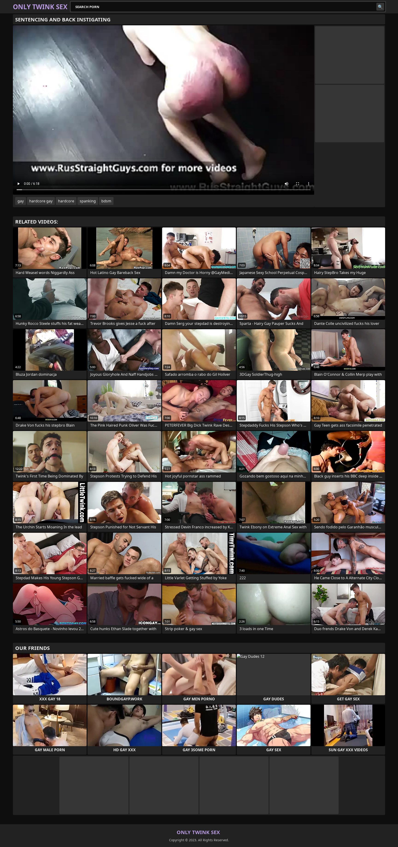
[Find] (380, 7)
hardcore (66, 201)
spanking (88, 201)
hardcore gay (41, 201)
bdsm (106, 201)
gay (21, 201)
